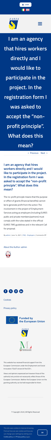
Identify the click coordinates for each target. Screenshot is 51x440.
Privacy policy (20, 436)
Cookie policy (8, 436)
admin (8, 235)
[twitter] (11, 291)
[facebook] (6, 291)
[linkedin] (21, 291)
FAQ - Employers (29, 235)
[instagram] (16, 291)
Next (43, 153)
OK (42, 432)
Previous (34, 153)
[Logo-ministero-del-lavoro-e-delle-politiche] (25, 342)
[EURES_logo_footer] (25, 329)
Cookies (7, 299)
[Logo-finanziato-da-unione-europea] (25, 315)
